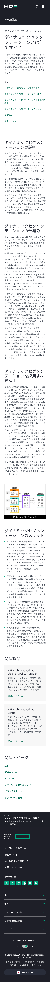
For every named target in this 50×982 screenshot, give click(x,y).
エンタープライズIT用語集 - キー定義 (20, 818)
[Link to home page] (5, 815)
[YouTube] (30, 883)
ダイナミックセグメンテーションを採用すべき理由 (24, 101)
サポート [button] (8, 903)
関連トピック (10, 121)
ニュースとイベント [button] (13, 912)
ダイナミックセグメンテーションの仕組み (22, 93)
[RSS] (36, 883)
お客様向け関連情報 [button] (13, 920)
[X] (6, 883)
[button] (37, 6)
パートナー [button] (9, 929)
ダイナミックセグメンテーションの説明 (21, 87)
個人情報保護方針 (13, 962)
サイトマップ (37, 964)
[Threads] (18, 883)
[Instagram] (12, 883)
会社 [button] (6, 895)
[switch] (25, 946)
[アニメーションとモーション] (25, 946)
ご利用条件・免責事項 (34, 962)
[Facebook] (24, 883)
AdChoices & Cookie (19, 964)
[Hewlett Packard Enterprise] (10, 6)
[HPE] (17, 837)
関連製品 (8, 115)
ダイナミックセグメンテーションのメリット (23, 108)
